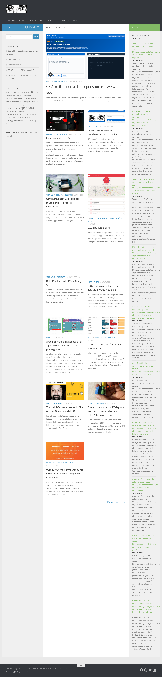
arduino (17, 92)
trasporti (21, 121)
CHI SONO (50, 21)
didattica (19, 99)
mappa (35, 105)
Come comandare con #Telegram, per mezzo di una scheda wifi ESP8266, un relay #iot (106, 411)
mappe (9, 108)
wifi (7, 124)
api (12, 92)
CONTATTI (32, 21)
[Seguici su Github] (30, 27)
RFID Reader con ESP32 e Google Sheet (22, 70)
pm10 (8, 117)
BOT (41, 21)
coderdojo (27, 95)
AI (47, 82)
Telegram (68, 195)
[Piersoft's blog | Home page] (16, 9)
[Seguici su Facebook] (26, 27)
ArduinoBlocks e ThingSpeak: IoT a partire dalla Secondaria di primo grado (64, 345)
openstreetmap (13, 114)
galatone (21, 102)
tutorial (27, 120)
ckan (22, 95)
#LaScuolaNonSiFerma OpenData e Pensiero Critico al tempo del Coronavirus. (64, 473)
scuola (20, 117)
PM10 (75, 21)
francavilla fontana (12, 102)
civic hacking (17, 95)
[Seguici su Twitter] (33, 27)
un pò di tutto (63, 82)
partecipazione (29, 114)
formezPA (34, 99)
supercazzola (27, 117)
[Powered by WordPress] (15, 672)
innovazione (15, 105)
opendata (27, 108)
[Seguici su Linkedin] (37, 27)
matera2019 (16, 108)
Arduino (49, 195)
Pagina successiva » (116, 502)
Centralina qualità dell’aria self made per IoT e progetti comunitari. (62, 202)
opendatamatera (11, 111)
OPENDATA (10, 21)
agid (7, 92)
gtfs (35, 101)
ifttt (38, 102)
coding (32, 95)
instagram (23, 105)
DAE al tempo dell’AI (99, 227)
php (36, 114)
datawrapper (11, 98)
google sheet (28, 102)
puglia (12, 117)
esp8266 (26, 98)
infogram (8, 105)
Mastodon (10, 136)
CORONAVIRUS (64, 21)
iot (28, 105)
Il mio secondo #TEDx (58, 138)
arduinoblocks (26, 92)
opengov (21, 111)
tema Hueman (33, 672)
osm (22, 114)
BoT (33, 92)
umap (33, 120)
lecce (30, 105)
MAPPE (21, 21)
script (16, 117)
